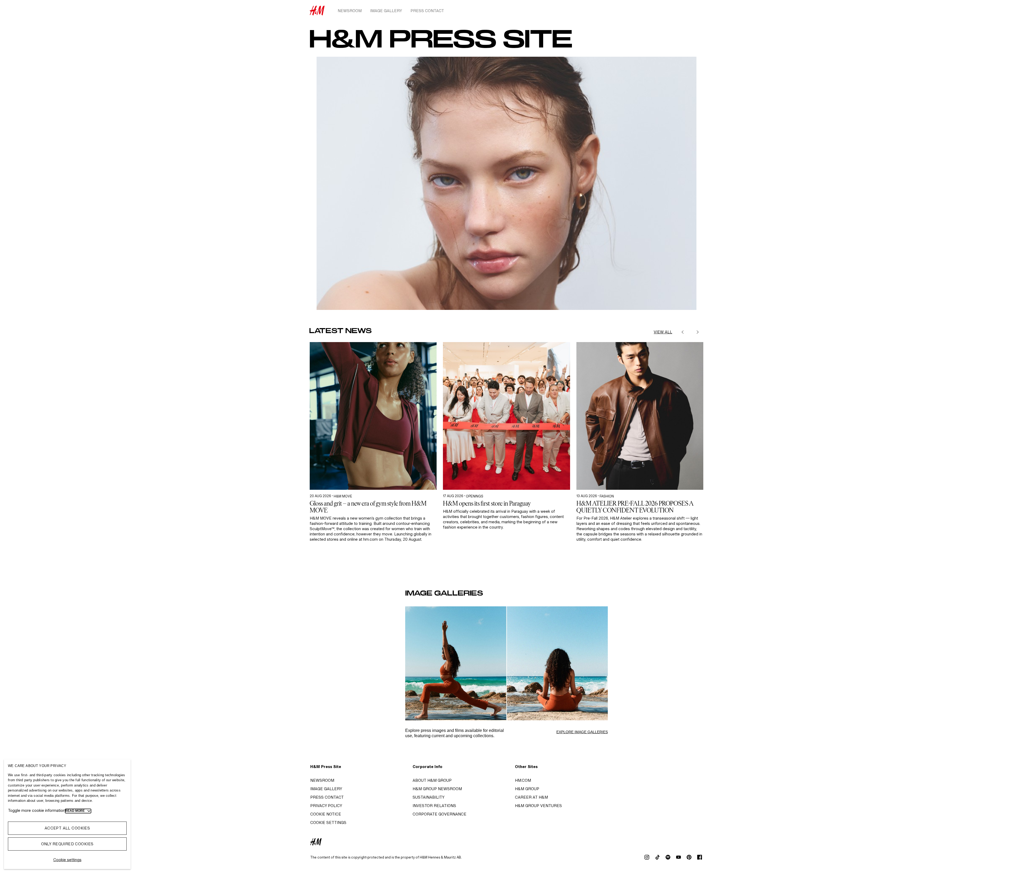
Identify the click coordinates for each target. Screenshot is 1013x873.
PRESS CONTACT (327, 797)
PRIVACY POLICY (326, 805)
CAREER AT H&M (531, 797)
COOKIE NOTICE (325, 814)
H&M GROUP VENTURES (538, 805)
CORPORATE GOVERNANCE (439, 814)
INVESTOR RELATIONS (434, 805)
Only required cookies (67, 844)
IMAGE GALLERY (326, 788)
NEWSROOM (322, 780)
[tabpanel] (373, 457)
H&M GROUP (527, 788)
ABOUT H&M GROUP (432, 780)
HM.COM (523, 780)
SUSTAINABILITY (429, 797)
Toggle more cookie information (36, 810)
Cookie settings (67, 859)
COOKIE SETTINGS (328, 822)
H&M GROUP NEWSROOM (437, 788)
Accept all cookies (67, 828)
